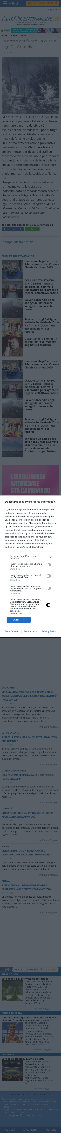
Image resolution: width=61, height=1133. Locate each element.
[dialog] (30, 566)
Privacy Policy (49, 631)
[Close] (55, 502)
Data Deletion (12, 631)
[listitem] (30, 557)
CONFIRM (19, 620)
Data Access (30, 631)
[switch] (48, 564)
